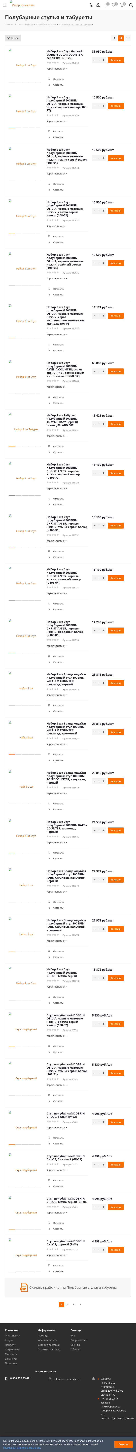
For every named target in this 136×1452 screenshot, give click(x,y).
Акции (9, 1340)
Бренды (75, 1344)
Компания (11, 1330)
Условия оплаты (48, 1340)
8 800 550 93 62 (19, 1378)
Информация (46, 1330)
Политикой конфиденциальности (21, 1447)
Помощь (43, 1335)
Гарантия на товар (49, 1349)
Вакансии (11, 1358)
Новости (10, 1344)
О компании (12, 1335)
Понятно (123, 1444)
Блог (73, 1335)
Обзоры (75, 1349)
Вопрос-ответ (78, 1340)
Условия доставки (49, 1344)
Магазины (11, 1354)
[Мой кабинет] (98, 5)
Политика (11, 1363)
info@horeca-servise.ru (67, 1379)
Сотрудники (12, 1349)
